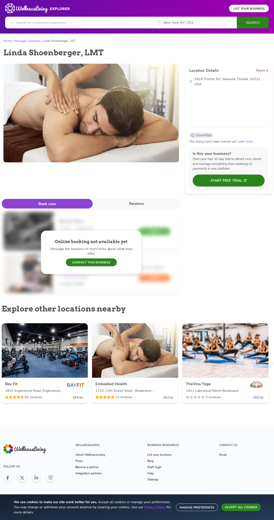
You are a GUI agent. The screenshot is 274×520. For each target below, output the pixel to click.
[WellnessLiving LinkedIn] (36, 477)
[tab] (47, 204)
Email (222, 455)
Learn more (245, 142)
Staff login (154, 467)
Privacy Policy (155, 507)
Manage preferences (197, 507)
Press (79, 461)
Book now (47, 203)
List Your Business (249, 9)
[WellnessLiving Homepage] (29, 449)
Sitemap (152, 479)
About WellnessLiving (90, 455)
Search (253, 22)
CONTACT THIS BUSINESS (91, 262)
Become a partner (87, 467)
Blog (150, 461)
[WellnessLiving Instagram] (50, 477)
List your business (159, 455)
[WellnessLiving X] (22, 477)
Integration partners (88, 473)
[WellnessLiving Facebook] (7, 477)
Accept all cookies (241, 507)
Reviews (136, 203)
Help (150, 473)
